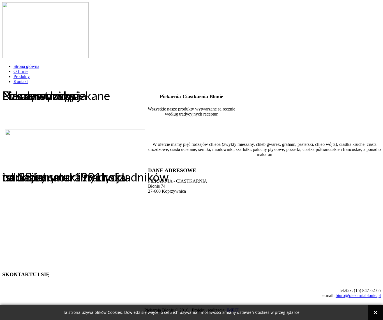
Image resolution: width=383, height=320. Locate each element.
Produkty (21, 76)
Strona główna (26, 66)
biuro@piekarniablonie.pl (358, 295)
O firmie (20, 71)
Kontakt (20, 81)
